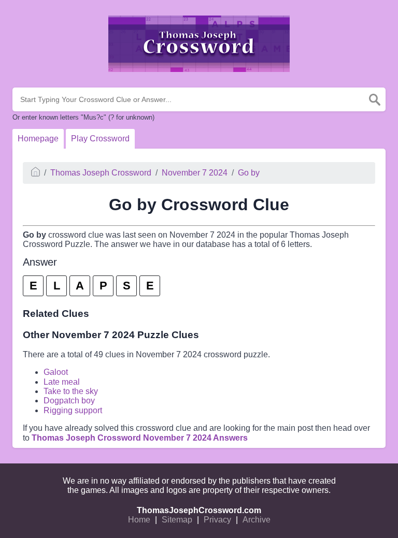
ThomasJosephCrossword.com (199, 510)
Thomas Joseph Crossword (100, 172)
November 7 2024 (195, 172)
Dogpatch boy (69, 400)
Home (139, 519)
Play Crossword (100, 138)
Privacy (217, 519)
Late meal (62, 381)
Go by (249, 172)
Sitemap (177, 519)
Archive (257, 519)
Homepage (38, 138)
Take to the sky (71, 391)
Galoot (56, 372)
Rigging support (73, 410)
